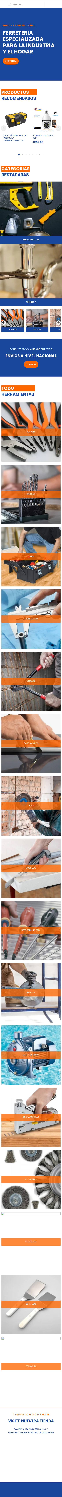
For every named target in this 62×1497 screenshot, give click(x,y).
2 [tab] (22, 154)
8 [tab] (43, 154)
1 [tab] (18, 154)
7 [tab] (39, 154)
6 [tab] (36, 154)
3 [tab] (25, 154)
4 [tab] (29, 154)
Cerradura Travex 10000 (43, 136)
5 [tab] (32, 154)
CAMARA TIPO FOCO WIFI (14, 136)
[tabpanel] (16, 127)
